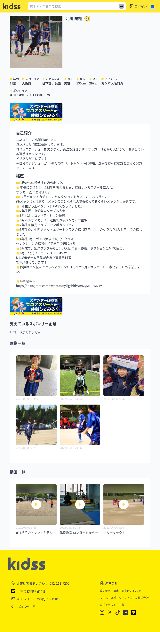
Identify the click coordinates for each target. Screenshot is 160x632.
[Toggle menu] (153, 6)
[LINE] (133, 612)
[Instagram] (102, 612)
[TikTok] (117, 612)
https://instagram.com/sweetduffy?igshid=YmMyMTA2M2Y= (59, 285)
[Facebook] (125, 612)
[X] (110, 612)
